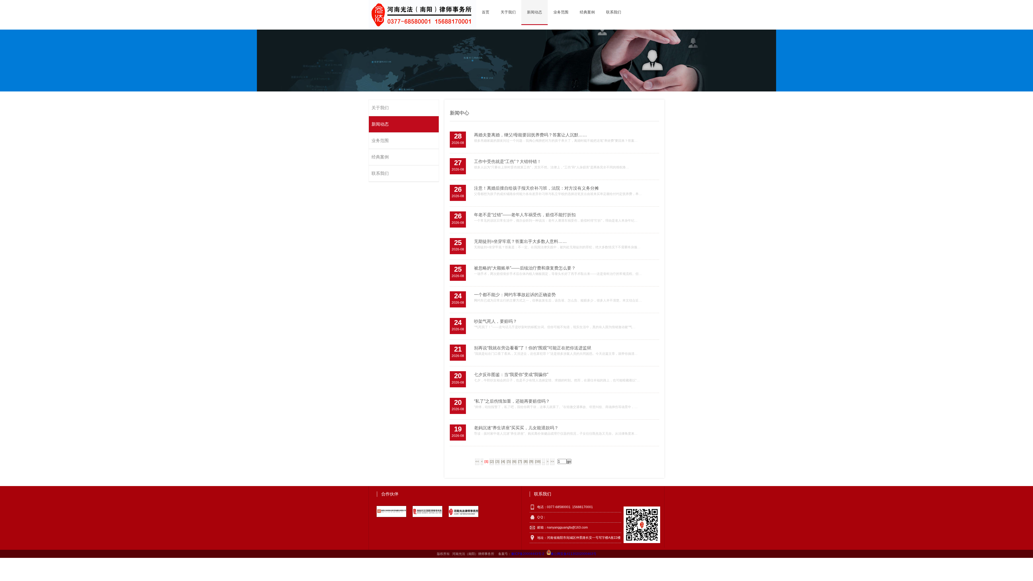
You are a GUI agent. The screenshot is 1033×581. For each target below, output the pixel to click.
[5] (509, 461)
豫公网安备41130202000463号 (573, 554)
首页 (485, 12)
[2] (492, 461)
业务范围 (560, 12)
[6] (514, 461)
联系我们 (613, 12)
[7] (520, 461)
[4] (503, 461)
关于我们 (508, 12)
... (543, 461)
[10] (537, 461)
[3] (497, 461)
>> (552, 461)
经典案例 (587, 12)
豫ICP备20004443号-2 (527, 554)
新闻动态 (534, 12)
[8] (526, 461)
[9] (531, 461)
